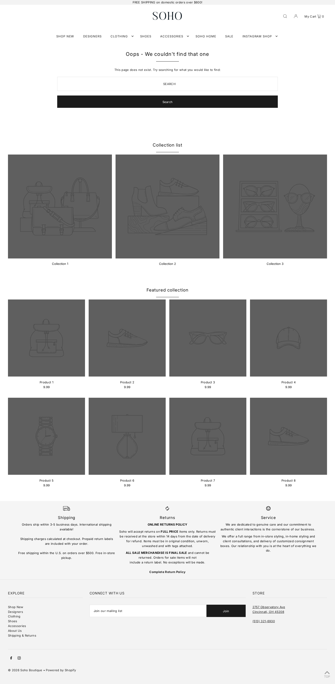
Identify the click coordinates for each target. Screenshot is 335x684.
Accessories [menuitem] (171, 36)
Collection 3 (275, 264)
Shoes (12, 621)
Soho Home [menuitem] (206, 36)
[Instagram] (19, 658)
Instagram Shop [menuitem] (257, 36)
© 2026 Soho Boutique (25, 670)
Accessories (17, 626)
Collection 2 (167, 264)
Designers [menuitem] (92, 36)
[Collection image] (60, 206)
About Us (15, 630)
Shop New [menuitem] (65, 36)
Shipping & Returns (22, 635)
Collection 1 (60, 264)
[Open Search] (285, 16)
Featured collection (167, 290)
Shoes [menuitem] (145, 36)
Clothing (14, 616)
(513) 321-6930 (264, 621)
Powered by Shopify (61, 670)
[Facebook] (11, 658)
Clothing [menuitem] (119, 36)
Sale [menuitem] (229, 36)
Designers (15, 612)
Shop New (15, 607)
